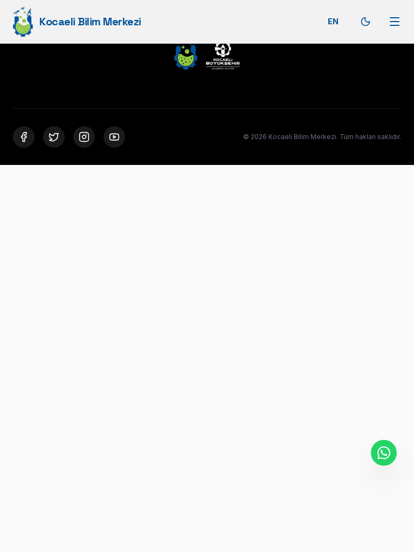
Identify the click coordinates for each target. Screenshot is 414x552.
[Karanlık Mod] (365, 21)
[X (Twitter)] (54, 137)
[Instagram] (84, 137)
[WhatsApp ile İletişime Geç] (384, 453)
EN (333, 21)
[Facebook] (23, 137)
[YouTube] (114, 137)
